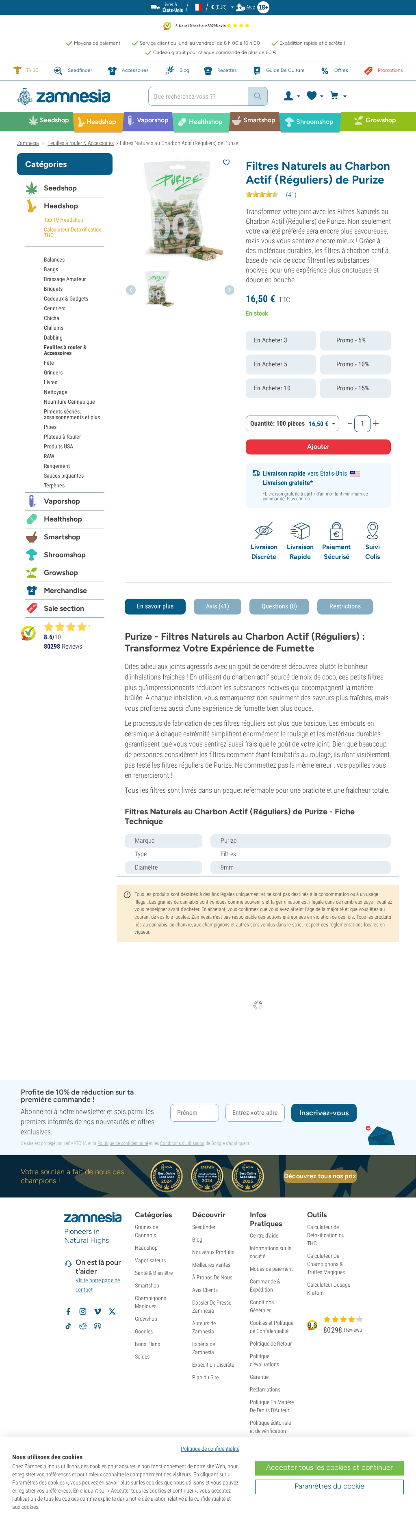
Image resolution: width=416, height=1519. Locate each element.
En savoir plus (155, 606)
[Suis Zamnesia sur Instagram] (83, 1311)
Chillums (53, 328)
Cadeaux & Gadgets (66, 298)
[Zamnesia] (76, 96)
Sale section (64, 608)
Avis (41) (217, 606)
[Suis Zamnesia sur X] (112, 1311)
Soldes (142, 1356)
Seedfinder (203, 1227)
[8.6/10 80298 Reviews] (71, 627)
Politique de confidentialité (123, 1143)
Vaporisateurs (150, 1260)
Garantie (259, 1377)
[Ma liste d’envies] (314, 96)
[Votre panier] (339, 96)
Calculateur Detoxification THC (73, 232)
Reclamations (265, 1389)
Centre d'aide (264, 1235)
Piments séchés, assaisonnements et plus (72, 414)
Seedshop (60, 188)
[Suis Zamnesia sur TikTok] (68, 1326)
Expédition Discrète (213, 1364)
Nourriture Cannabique (69, 401)
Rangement (57, 466)
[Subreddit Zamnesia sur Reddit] (83, 1326)
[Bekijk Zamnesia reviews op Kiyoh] (28, 632)
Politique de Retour (271, 1343)
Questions (279, 606)
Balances (54, 259)
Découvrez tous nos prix (320, 1176)
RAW (49, 456)
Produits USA (58, 446)
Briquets (53, 289)
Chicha (51, 318)
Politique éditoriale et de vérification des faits (270, 1430)
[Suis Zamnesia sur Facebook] (68, 1311)
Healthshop (63, 519)
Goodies (144, 1331)
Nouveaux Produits (213, 1252)
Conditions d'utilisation (182, 1143)
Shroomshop (65, 554)
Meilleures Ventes (211, 1265)
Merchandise (65, 590)
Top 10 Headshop (63, 219)
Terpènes (54, 485)
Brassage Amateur (65, 279)
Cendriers (54, 308)
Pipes (50, 427)
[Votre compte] (291, 96)
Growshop (61, 572)
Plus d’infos (298, 499)
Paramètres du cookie (329, 1486)
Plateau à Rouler (62, 436)
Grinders (53, 372)
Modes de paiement (271, 1269)
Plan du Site (205, 1377)
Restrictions (345, 606)
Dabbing (53, 337)
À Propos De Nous (212, 1277)
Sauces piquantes (64, 475)
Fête (49, 362)
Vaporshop (62, 501)
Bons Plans (147, 1344)
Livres (50, 382)
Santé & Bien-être (154, 1273)
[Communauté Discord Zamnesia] (97, 1326)
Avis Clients (205, 1290)
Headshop (61, 205)
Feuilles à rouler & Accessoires (65, 350)
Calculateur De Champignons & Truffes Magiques (326, 1264)
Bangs (51, 269)
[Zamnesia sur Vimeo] (97, 1311)
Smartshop (62, 536)
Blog (197, 1239)
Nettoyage (55, 392)
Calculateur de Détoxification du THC (325, 1235)
